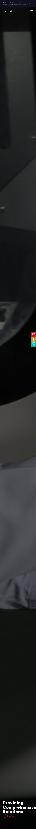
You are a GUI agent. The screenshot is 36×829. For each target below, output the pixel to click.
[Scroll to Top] (29, 814)
